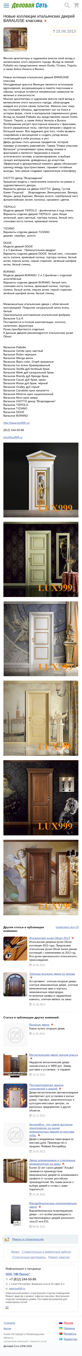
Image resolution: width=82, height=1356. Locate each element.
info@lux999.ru (12, 437)
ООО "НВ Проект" (18, 1274)
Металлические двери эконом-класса (53, 1054)
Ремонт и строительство (28, 1239)
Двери (15, 1251)
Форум (7, 1328)
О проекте (9, 1323)
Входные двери (39, 1024)
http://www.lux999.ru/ (16, 422)
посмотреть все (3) (67, 927)
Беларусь (70, 1333)
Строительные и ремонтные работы (46, 1251)
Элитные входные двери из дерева (52, 973)
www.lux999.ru (17, 1288)
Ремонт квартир (59, 1257)
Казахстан (70, 1339)
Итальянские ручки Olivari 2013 (49, 938)
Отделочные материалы (29, 1257)
